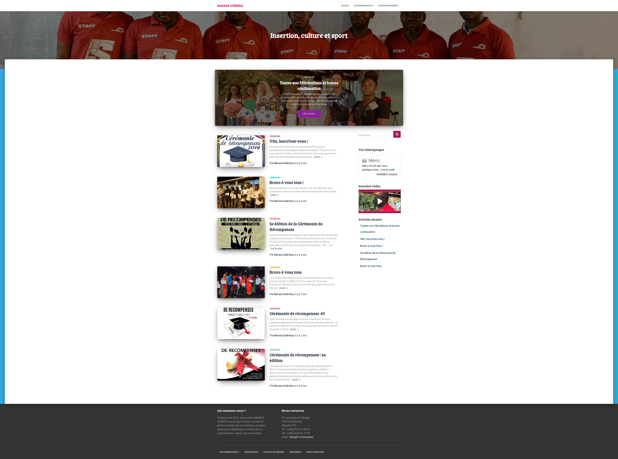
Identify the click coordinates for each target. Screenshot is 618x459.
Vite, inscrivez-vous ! (289, 141)
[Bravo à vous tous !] (241, 192)
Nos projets (251, 452)
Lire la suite (309, 114)
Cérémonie (309, 77)
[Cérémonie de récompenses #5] (241, 323)
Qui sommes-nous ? (363, 5)
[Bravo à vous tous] (241, 282)
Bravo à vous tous (286, 272)
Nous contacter (315, 452)
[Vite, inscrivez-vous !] (241, 151)
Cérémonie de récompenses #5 (297, 313)
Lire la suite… (276, 248)
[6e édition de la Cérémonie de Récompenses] (241, 234)
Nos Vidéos (295, 452)
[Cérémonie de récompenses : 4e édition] (241, 365)
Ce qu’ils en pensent (388, 5)
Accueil (345, 5)
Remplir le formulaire (301, 437)
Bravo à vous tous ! (287, 182)
